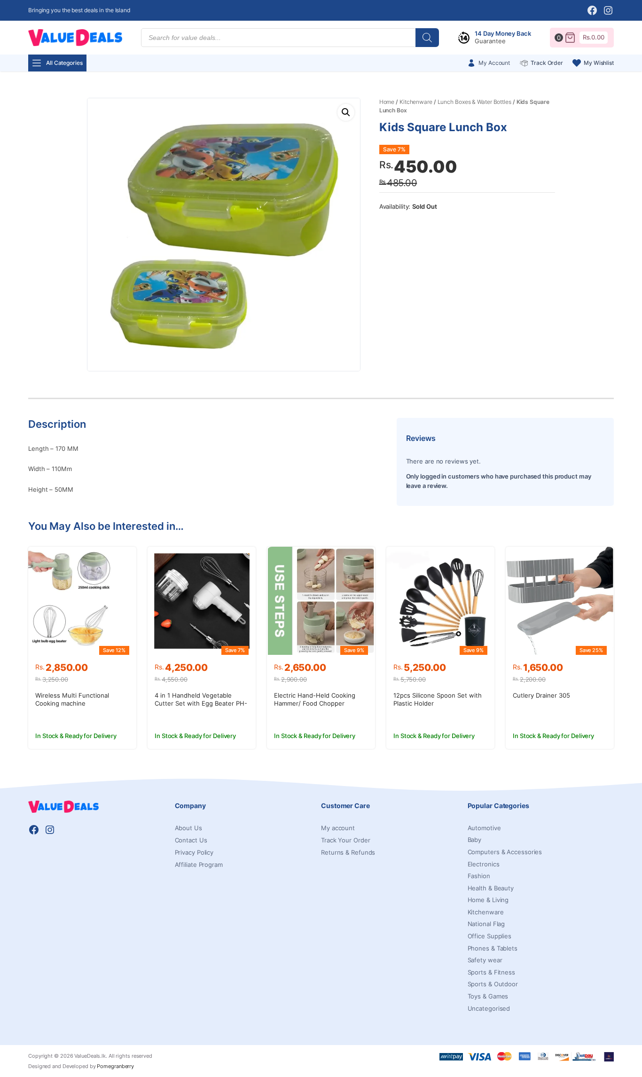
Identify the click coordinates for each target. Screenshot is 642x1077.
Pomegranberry (115, 1066)
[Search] (427, 37)
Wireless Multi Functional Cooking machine (72, 699)
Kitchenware (415, 101)
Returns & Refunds (348, 852)
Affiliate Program (199, 864)
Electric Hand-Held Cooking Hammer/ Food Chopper (314, 699)
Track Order (547, 62)
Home (387, 101)
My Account (494, 62)
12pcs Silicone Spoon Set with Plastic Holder (437, 699)
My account (338, 828)
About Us (188, 828)
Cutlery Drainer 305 (541, 695)
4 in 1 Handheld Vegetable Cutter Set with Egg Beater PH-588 (201, 703)
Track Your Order (345, 840)
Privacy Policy (194, 852)
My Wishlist (599, 62)
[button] (345, 112)
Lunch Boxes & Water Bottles (474, 101)
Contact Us (191, 840)
